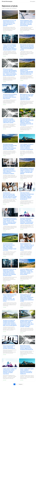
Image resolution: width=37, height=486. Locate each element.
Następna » (21, 384)
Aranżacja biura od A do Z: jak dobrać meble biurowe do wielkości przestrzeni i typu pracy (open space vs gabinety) (9, 23)
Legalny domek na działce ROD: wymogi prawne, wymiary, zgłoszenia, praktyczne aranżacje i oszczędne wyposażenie (10, 371)
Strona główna (32, 1)
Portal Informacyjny (7, 1)
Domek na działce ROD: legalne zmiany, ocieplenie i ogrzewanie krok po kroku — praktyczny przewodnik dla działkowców (27, 371)
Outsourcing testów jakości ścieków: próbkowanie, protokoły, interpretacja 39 (9, 347)
